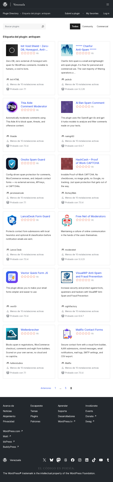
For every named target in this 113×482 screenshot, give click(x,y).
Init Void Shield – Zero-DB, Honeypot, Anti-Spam (35, 47)
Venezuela (15, 460)
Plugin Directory (11, 13)
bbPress (9, 441)
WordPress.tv (66, 421)
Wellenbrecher (30, 329)
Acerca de (8, 405)
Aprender (63, 405)
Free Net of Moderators (91, 216)
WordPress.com (13, 431)
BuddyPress (11, 446)
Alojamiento (9, 416)
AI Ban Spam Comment (90, 102)
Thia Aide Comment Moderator (34, 104)
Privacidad (8, 421)
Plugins (34, 416)
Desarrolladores (66, 416)
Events (89, 411)
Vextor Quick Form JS (34, 272)
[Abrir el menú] (108, 4)
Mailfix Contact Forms (89, 329)
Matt (7, 436)
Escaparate (36, 405)
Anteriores (46, 388)
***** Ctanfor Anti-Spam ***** (86, 47)
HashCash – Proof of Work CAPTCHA (87, 161)
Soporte (62, 411)
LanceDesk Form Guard (35, 216)
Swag (89, 421)
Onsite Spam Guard (33, 159)
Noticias (7, 411)
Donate (91, 416)
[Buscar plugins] (43, 26)
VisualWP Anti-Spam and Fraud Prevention (89, 274)
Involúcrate (91, 405)
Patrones (35, 421)
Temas (34, 411)
